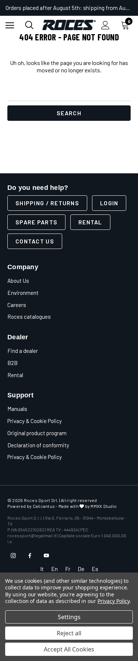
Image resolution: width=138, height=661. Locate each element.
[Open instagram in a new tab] (13, 555)
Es (95, 568)
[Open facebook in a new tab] (30, 555)
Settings (69, 617)
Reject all (69, 633)
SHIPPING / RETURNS (47, 202)
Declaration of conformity (38, 445)
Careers (16, 304)
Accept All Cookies (69, 649)
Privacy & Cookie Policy (34, 421)
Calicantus (44, 506)
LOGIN (109, 202)
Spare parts (36, 221)
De (81, 568)
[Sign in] (105, 25)
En (54, 568)
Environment (23, 292)
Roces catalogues (29, 316)
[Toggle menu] (10, 25)
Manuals (17, 408)
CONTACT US (34, 241)
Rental (90, 221)
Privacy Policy (114, 600)
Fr (67, 568)
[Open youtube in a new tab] (46, 555)
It (42, 568)
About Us (18, 280)
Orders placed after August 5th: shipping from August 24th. (69, 7)
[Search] (29, 25)
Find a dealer (22, 350)
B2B (12, 363)
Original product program (37, 433)
